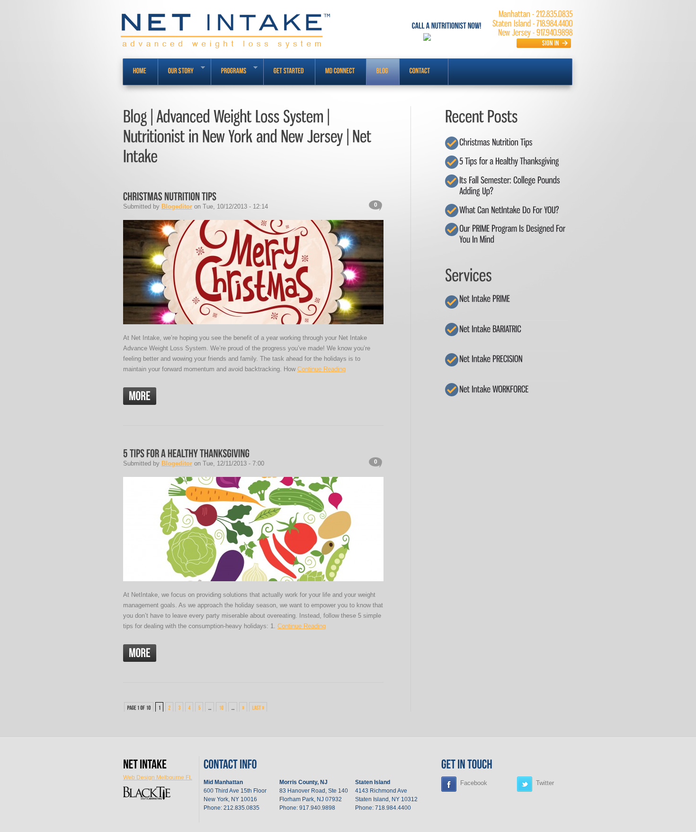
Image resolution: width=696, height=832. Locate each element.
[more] (139, 396)
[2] (169, 707)
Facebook (473, 782)
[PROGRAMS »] (237, 72)
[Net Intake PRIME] (484, 298)
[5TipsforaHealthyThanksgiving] (509, 161)
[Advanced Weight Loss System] (145, 763)
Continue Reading (321, 369)
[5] (199, 707)
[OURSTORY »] (184, 72)
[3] (179, 707)
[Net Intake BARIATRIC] (490, 328)
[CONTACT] (424, 72)
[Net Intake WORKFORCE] (494, 388)
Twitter (545, 782)
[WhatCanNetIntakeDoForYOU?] (509, 209)
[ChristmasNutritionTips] (496, 142)
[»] (243, 707)
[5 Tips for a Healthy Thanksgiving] (186, 452)
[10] (221, 707)
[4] (189, 707)
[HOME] (140, 72)
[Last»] (258, 707)
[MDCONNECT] (340, 72)
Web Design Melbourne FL (157, 777)
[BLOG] (382, 72)
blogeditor (176, 206)
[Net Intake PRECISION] (491, 359)
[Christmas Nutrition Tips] (169, 195)
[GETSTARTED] (289, 72)
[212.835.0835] (554, 13)
